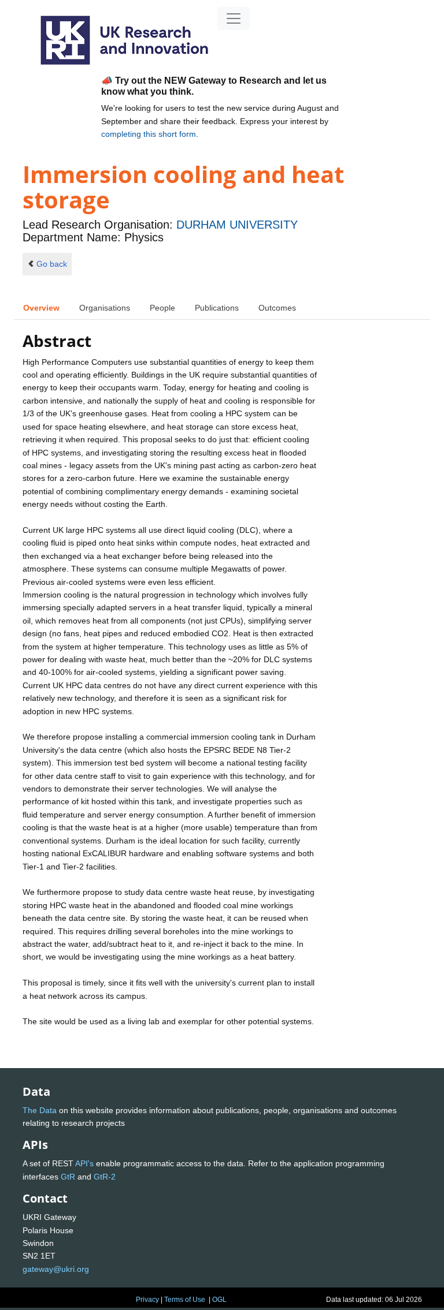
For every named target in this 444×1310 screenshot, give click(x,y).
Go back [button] (51, 263)
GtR (68, 1176)
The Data (40, 1110)
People (162, 307)
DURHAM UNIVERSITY (237, 224)
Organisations (104, 307)
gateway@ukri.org (56, 1269)
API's (84, 1163)
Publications (217, 307)
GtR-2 (105, 1176)
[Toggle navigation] (233, 18)
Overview (41, 307)
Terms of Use (184, 1300)
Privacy (147, 1300)
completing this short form (148, 134)
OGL (219, 1300)
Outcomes (277, 307)
